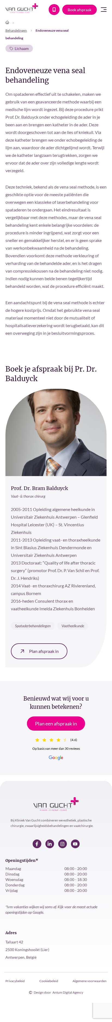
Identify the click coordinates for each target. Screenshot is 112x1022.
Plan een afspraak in (56, 724)
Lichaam (22, 48)
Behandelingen (16, 30)
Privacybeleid (15, 981)
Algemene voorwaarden (90, 981)
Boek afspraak (79, 9)
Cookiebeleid (48, 981)
